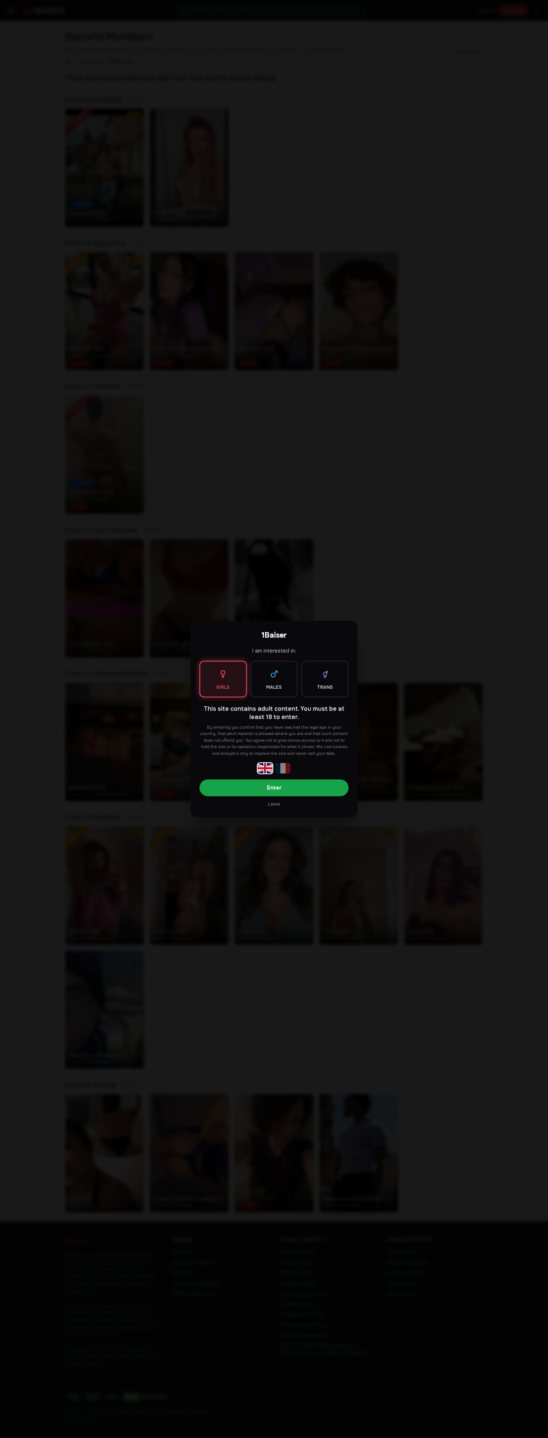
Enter (274, 787)
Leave (274, 804)
